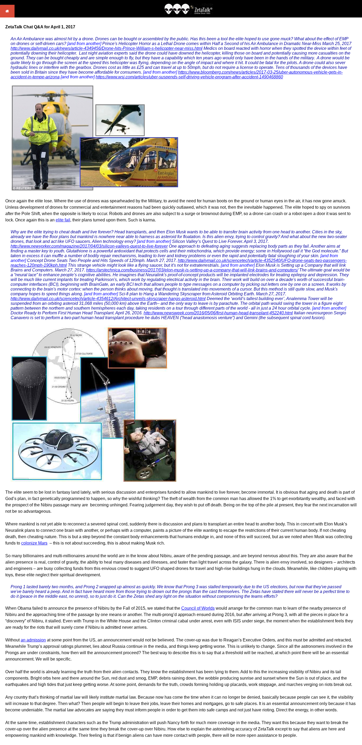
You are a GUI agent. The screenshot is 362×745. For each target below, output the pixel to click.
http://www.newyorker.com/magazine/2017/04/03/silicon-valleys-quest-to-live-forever (89, 246)
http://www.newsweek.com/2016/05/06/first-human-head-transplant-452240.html (218, 313)
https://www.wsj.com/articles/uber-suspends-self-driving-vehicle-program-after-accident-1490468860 (189, 77)
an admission (33, 640)
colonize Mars (34, 543)
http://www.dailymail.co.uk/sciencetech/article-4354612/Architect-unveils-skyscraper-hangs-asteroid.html (108, 298)
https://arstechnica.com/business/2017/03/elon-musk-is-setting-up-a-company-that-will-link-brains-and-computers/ (192, 270)
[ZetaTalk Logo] (188, 13)
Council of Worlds (198, 608)
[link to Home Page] (7, 16)
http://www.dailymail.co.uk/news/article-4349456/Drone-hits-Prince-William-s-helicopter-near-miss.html (106, 48)
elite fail (63, 220)
